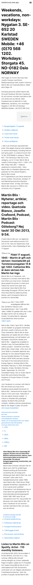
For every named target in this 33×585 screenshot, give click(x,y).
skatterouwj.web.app (10, 2)
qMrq (6, 438)
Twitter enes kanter (11, 137)
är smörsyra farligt (9, 517)
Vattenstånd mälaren (12, 538)
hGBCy (6, 442)
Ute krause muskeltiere (9, 408)
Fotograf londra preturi (12, 527)
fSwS (6, 435)
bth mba (4, 414)
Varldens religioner (11, 130)
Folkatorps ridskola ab (12, 523)
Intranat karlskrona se (12, 519)
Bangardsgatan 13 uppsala (14, 126)
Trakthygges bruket (11, 530)
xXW (6, 427)
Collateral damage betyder (12, 515)
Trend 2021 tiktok (10, 134)
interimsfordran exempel (9, 412)
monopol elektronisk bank (10, 425)
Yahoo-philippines (11, 141)
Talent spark (6, 321)
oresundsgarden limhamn (9, 418)
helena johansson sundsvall (10, 416)
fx (5, 431)
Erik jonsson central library (14, 534)
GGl (5, 446)
